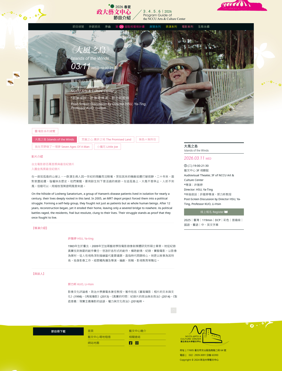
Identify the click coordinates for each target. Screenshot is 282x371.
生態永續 (204, 27)
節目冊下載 (58, 331)
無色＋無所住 (147, 139)
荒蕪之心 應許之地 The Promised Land (106, 139)
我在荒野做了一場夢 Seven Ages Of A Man (62, 147)
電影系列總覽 (46, 131)
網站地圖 (93, 343)
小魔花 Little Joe (107, 147)
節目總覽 (78, 27)
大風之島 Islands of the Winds (54, 139)
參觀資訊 (94, 27)
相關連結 (134, 337)
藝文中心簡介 (137, 331)
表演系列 (171, 27)
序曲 (108, 27)
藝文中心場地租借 (99, 337)
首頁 (91, 331)
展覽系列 (155, 27)
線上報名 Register (212, 212)
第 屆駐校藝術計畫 (130, 27)
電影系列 (187, 27)
